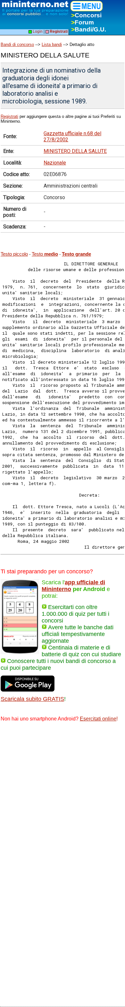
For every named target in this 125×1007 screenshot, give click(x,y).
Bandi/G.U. (88, 29)
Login (37, 31)
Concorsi (86, 15)
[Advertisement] (62, 793)
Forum (82, 22)
